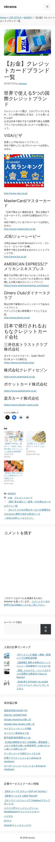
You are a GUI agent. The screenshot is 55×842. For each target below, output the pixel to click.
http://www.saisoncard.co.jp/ (19, 376)
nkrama (10, 7)
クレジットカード (23, 497)
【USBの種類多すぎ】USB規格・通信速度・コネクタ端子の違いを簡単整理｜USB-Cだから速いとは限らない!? (27, 745)
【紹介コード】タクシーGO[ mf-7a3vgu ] (25, 791)
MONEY (28, 17)
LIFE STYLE (15, 17)
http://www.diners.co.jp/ (17, 317)
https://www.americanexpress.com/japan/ (26, 285)
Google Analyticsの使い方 (17, 719)
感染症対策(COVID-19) (16, 710)
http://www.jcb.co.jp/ (15, 256)
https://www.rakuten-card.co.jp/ (21, 404)
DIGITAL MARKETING (15, 715)
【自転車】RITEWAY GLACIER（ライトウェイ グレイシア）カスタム (33, 685)
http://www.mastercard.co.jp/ (20, 229)
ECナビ (7, 820)
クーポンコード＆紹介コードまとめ (22, 753)
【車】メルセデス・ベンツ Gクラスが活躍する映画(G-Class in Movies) (34, 674)
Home (3, 17)
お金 (10, 497)
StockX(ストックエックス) (17, 825)
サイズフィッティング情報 (17, 728)
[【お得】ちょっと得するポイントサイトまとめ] (36, 436)
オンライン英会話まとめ (16, 733)
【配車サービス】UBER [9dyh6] (20, 796)
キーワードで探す (13, 622)
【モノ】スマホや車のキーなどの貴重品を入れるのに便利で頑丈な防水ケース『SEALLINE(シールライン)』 (27, 513)
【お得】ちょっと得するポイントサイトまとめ (35, 446)
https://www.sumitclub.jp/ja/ (19, 362)
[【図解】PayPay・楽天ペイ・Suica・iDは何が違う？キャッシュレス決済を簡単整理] (13, 436)
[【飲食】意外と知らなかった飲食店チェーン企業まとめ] (13, 466)
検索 (46, 629)
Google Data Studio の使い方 (19, 724)
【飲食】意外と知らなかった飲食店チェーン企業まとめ (13, 475)
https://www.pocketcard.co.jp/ (20, 390)
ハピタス (8, 816)
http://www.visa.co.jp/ (16, 193)
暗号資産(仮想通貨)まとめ (17, 737)
